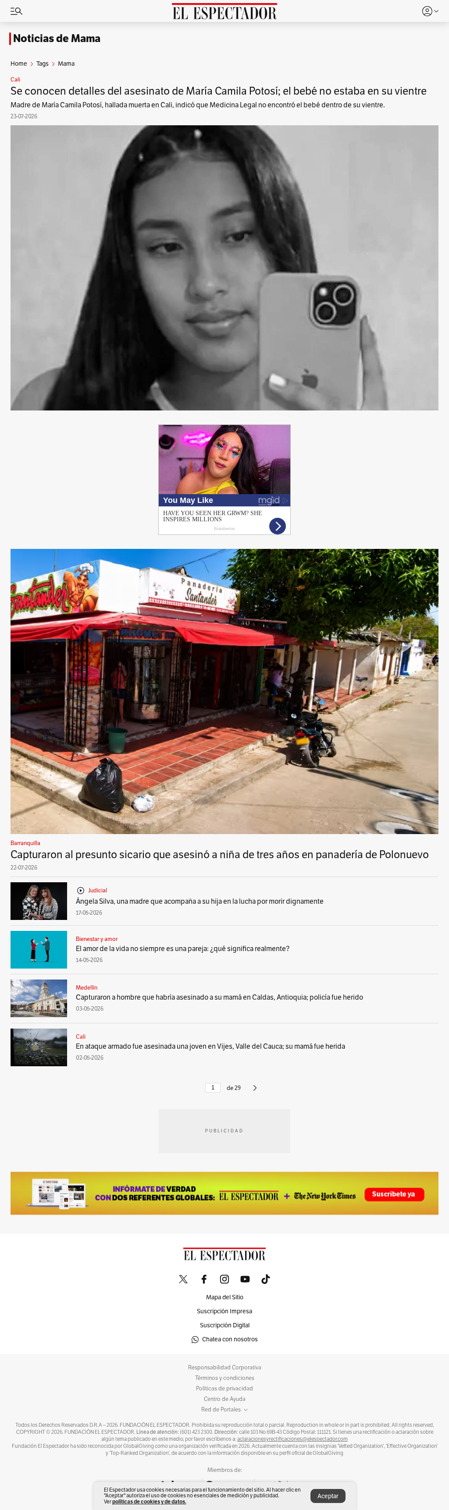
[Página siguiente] (255, 1091)
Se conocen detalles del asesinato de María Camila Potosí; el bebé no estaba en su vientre (219, 91)
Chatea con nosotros (230, 1339)
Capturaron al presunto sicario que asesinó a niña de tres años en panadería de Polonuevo (220, 854)
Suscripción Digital (224, 1325)
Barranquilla (25, 843)
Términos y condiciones (224, 1378)
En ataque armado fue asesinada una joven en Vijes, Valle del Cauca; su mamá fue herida (210, 1046)
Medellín (86, 987)
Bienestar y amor (97, 939)
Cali (15, 79)
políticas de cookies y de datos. (149, 1501)
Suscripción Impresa (224, 1311)
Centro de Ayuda (225, 1399)
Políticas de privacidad (224, 1389)
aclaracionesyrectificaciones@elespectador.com (292, 1439)
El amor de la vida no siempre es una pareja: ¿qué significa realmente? (182, 948)
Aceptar (328, 1496)
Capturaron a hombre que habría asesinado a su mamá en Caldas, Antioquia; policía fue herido (219, 997)
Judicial (97, 890)
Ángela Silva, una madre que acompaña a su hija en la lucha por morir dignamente (200, 901)
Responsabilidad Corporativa (224, 1368)
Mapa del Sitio (224, 1297)
